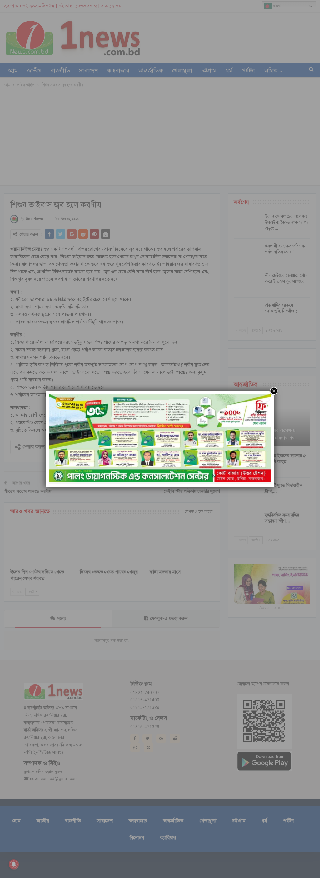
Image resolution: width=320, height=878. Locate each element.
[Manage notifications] (14, 864)
